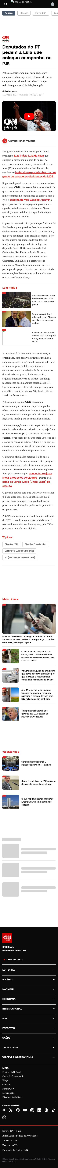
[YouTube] (25, 1110)
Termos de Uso (9, 1140)
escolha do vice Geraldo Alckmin (30, 200)
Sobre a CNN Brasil (11, 1131)
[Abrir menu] (6, 4)
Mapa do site (8, 1093)
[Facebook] (18, 1110)
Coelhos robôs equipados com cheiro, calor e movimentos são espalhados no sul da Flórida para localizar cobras (37, 656)
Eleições (24, 13)
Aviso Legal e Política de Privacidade (19, 1135)
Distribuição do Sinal (12, 1097)
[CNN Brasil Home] (27, 4)
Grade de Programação (13, 1076)
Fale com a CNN (10, 1145)
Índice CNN (40, 13)
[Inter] (3, 1109)
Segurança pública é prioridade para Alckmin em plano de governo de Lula (44, 319)
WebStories (9, 752)
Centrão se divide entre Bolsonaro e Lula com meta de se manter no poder (43, 300)
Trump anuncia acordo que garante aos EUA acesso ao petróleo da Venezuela (34, 713)
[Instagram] (32, 1110)
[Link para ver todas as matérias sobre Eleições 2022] (5, 39)
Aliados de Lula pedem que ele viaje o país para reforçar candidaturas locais (44, 337)
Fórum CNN (8, 1088)
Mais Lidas (9, 599)
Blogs (5, 1080)
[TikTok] (53, 1110)
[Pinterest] (46, 1110)
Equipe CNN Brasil (11, 1072)
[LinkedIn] (39, 1110)
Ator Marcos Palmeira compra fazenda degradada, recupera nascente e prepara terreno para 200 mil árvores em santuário (37, 694)
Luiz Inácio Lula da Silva (29, 156)
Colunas (6, 1084)
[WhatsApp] (4, 1117)
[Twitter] (10, 1110)
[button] (29, 763)
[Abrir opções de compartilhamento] (4, 140)
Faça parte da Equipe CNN (15, 1150)
